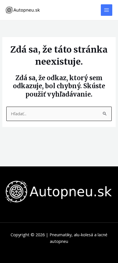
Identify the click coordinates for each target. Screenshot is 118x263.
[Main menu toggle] (106, 10)
